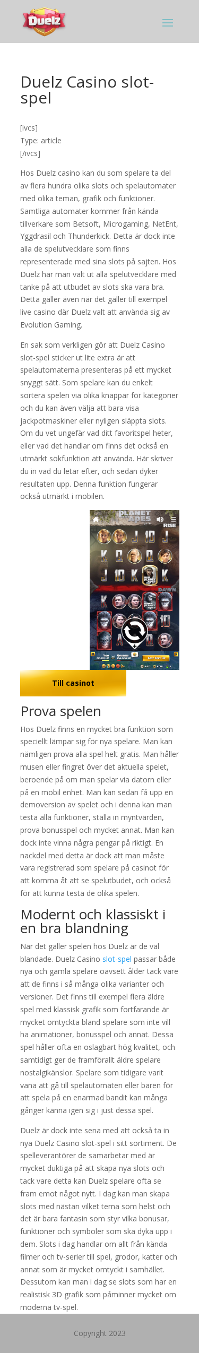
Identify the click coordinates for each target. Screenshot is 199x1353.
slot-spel (117, 959)
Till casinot (73, 683)
